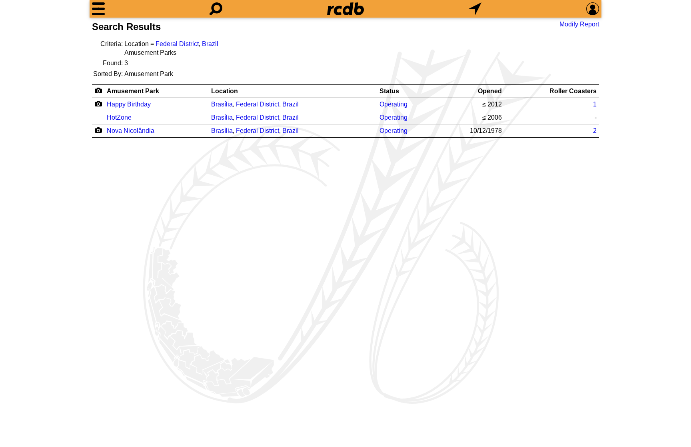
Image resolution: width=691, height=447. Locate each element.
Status (389, 91)
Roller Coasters (573, 91)
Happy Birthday (129, 104)
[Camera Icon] (98, 103)
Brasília (222, 104)
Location (224, 91)
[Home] (345, 8)
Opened (490, 91)
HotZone (119, 117)
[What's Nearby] (475, 8)
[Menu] (98, 8)
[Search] (216, 8)
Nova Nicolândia (130, 130)
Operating (393, 104)
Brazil (210, 43)
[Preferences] (592, 8)
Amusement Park (133, 91)
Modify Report (579, 24)
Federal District (177, 43)
